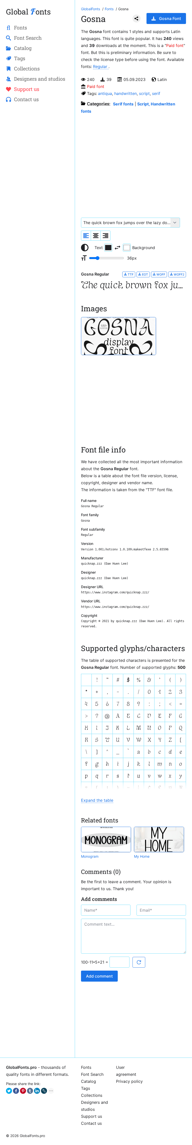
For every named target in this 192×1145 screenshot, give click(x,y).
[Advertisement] (37, 144)
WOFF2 (178, 274)
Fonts (86, 1067)
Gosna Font (170, 18)
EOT (144, 274)
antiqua (105, 93)
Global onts (28, 11)
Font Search (92, 1074)
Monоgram (89, 856)
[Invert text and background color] (117, 247)
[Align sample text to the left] (86, 236)
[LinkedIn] (37, 1091)
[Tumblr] (30, 1091)
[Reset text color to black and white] (84, 247)
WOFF (160, 274)
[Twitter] (9, 1091)
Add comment (99, 976)
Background (143, 247)
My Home (142, 856)
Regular (100, 66)
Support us (91, 1116)
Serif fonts (123, 103)
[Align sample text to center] (96, 236)
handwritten (125, 93)
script (144, 93)
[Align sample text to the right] (105, 236)
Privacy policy (129, 1081)
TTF (130, 274)
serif (156, 93)
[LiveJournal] (44, 1091)
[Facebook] (16, 1091)
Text (98, 247)
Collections (91, 1095)
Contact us (91, 1123)
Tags (85, 1088)
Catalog (88, 1081)
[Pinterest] (23, 1091)
